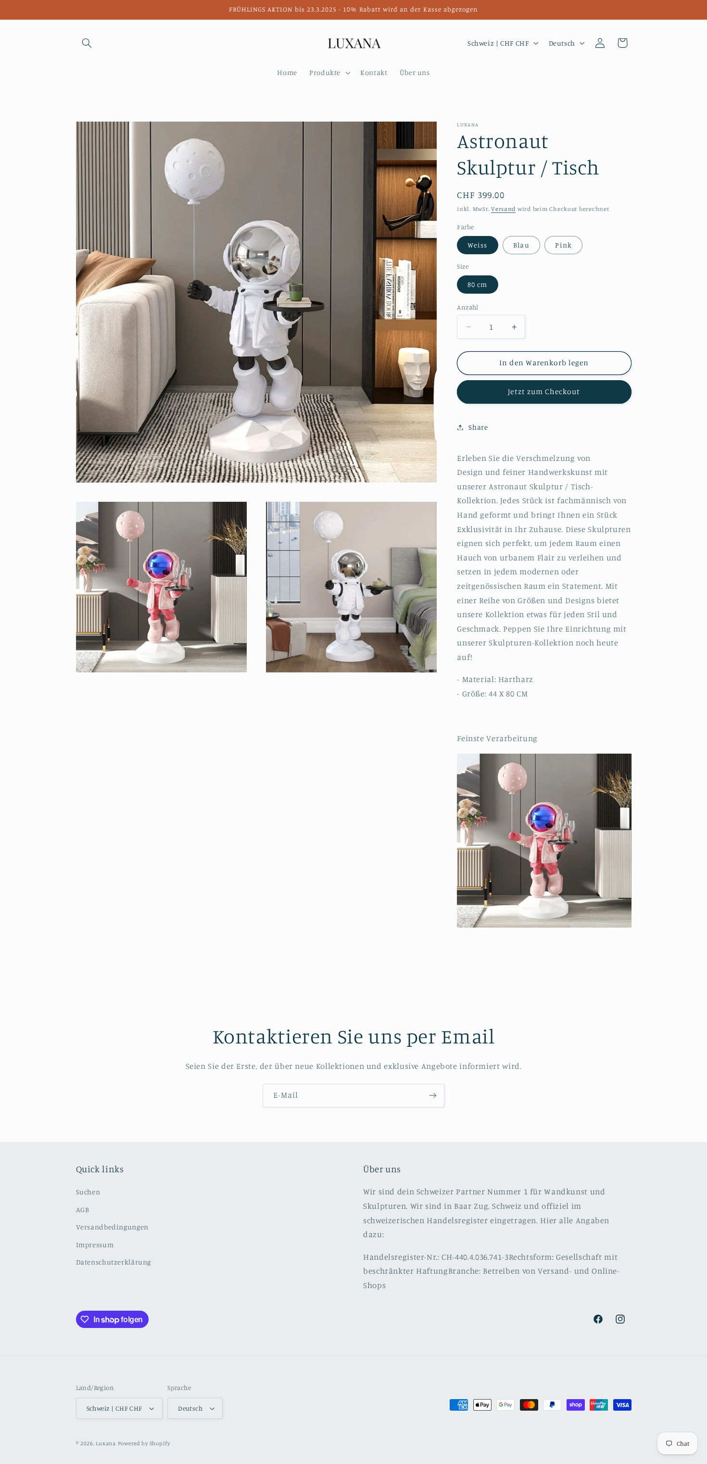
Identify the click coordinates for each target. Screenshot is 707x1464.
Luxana (105, 1443)
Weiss (477, 245)
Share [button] (478, 427)
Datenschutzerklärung (114, 1262)
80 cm (477, 284)
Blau (521, 245)
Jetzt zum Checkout (544, 391)
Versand (503, 208)
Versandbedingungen (112, 1227)
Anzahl (468, 307)
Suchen (88, 1192)
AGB (82, 1209)
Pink (563, 245)
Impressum (95, 1245)
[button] (87, 43)
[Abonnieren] (433, 1095)
